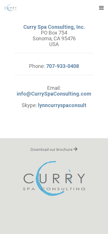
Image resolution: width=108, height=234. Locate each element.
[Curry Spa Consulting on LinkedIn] (61, 213)
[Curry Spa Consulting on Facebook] (46, 213)
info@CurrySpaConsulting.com (54, 94)
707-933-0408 (62, 66)
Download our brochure (52, 149)
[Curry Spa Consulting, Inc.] (10, 7)
